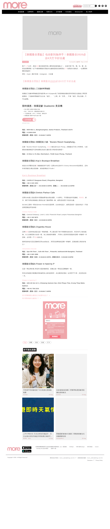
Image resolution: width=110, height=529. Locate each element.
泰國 (37, 66)
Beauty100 (79, 12)
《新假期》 (64, 446)
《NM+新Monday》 (80, 446)
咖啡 (26, 232)
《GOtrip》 (71, 446)
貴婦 (36, 237)
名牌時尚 (30, 12)
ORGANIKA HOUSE (29, 249)
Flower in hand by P (29, 280)
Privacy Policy (99, 460)
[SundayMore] (15, 5)
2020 (53, 81)
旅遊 (42, 342)
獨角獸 (81, 197)
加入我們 (89, 12)
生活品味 (25, 61)
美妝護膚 (21, 12)
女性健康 (59, 12)
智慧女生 (49, 12)
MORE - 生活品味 (27, 438)
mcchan (25, 394)
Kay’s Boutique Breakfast (34, 175)
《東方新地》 (89, 446)
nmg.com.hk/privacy (52, 326)
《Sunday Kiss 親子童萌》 (42, 448)
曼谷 (36, 342)
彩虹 (48, 147)
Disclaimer (90, 460)
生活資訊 (68, 12)
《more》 (96, 446)
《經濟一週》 (53, 448)
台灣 (26, 66)
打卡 (65, 68)
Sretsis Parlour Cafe (29, 212)
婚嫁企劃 (40, 12)
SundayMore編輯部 (74, 62)
